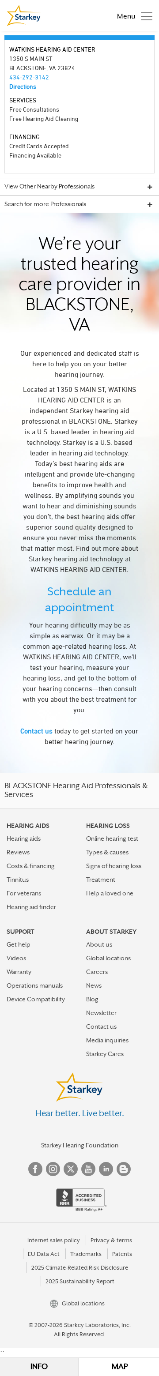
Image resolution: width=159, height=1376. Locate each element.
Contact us (36, 731)
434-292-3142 (29, 77)
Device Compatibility (36, 999)
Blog (92, 999)
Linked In (106, 1169)
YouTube (88, 1169)
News (94, 985)
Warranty (19, 971)
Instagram (53, 1169)
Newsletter (101, 1012)
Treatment (100, 879)
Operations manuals (35, 985)
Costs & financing (31, 865)
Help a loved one (109, 893)
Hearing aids (24, 838)
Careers (97, 971)
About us (99, 944)
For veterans (24, 893)
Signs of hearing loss (113, 865)
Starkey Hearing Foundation (79, 1145)
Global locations (108, 958)
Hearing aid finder (31, 906)
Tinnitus (18, 879)
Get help (18, 944)
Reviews (18, 852)
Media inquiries (107, 1040)
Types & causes (107, 852)
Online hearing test (112, 838)
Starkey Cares (105, 1053)
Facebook (35, 1169)
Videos (16, 958)
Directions (22, 86)
